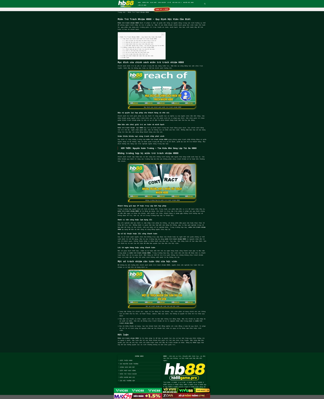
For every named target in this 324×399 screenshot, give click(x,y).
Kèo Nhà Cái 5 (176, 2)
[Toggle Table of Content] (162, 34)
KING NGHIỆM (162, 2)
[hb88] (126, 4)
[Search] (204, 4)
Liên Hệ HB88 (142, 5)
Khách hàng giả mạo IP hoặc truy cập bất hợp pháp (140, 49)
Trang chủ (121, 12)
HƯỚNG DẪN (145, 2)
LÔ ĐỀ (169, 2)
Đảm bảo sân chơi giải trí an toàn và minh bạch (139, 42)
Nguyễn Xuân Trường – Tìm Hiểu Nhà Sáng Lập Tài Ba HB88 (165, 148)
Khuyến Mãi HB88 (188, 2)
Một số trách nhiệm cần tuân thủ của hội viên (138, 56)
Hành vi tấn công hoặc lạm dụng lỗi (136, 50)
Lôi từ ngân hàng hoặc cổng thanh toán (137, 54)
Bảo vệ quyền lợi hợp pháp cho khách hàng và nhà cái (141, 40)
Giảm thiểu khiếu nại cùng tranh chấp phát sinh (139, 44)
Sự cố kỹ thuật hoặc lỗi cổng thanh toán (137, 52)
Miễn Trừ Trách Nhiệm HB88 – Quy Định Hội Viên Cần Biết (140, 37)
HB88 (139, 2)
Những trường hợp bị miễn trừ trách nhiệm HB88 (139, 47)
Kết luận (126, 57)
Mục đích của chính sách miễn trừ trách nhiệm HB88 (140, 39)
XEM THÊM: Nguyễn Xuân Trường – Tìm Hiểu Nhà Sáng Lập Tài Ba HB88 (145, 45)
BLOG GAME (153, 2)
